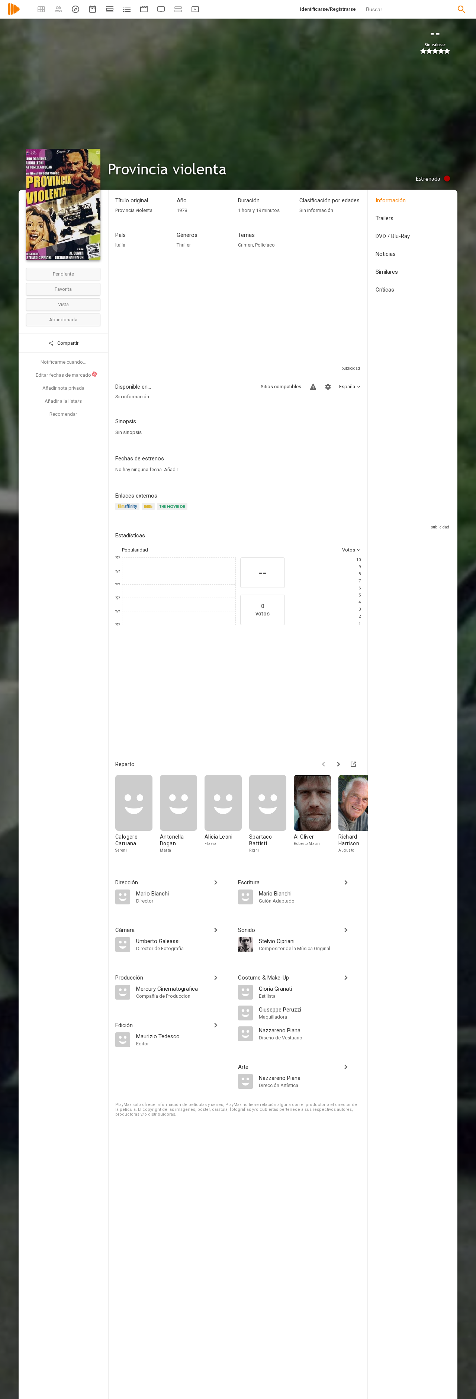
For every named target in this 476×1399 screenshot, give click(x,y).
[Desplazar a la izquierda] (323, 764)
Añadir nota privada (63, 388)
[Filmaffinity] (128, 511)
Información (391, 200)
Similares (387, 271)
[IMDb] (149, 511)
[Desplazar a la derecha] (338, 764)
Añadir (171, 469)
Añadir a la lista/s (63, 401)
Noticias (386, 254)
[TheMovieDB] (173, 511)
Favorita (63, 289)
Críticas (385, 289)
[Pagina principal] (13, 14)
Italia (120, 245)
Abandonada (63, 319)
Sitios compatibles (281, 386)
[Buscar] (461, 9)
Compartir (67, 343)
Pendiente (63, 274)
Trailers (384, 218)
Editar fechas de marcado (66, 375)
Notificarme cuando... (63, 362)
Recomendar (63, 414)
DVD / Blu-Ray (393, 236)
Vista (63, 304)
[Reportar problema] (313, 386)
